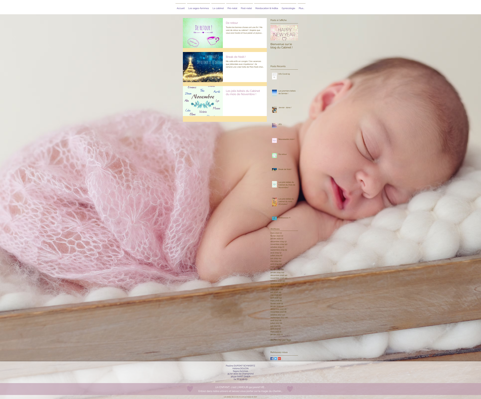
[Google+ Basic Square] (279, 358)
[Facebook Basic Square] (271, 358)
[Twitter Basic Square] (275, 358)
